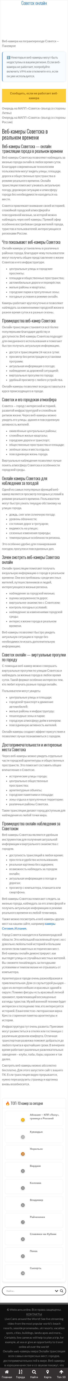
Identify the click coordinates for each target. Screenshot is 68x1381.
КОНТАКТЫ (34, 1314)
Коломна (35, 1182)
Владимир (36, 1199)
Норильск (36, 1148)
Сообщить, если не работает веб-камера (34, 96)
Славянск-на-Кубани (43, 1233)
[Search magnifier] (61, 1290)
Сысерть (35, 1268)
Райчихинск (37, 1216)
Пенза (33, 1251)
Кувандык (36, 1131)
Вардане (35, 1165)
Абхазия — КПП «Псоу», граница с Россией (44, 1116)
